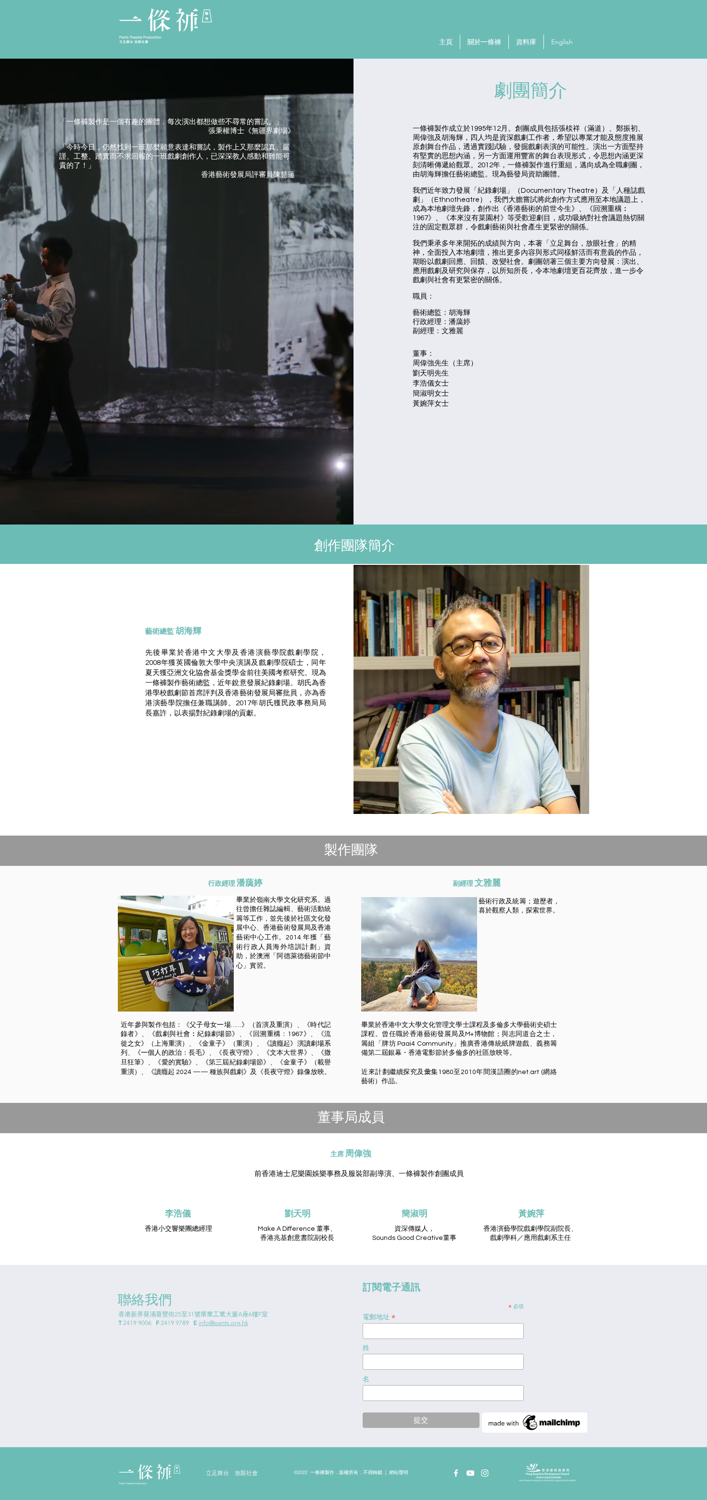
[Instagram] (485, 1473)
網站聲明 (398, 1472)
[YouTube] (470, 1473)
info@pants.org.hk (223, 1322)
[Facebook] (456, 1473)
